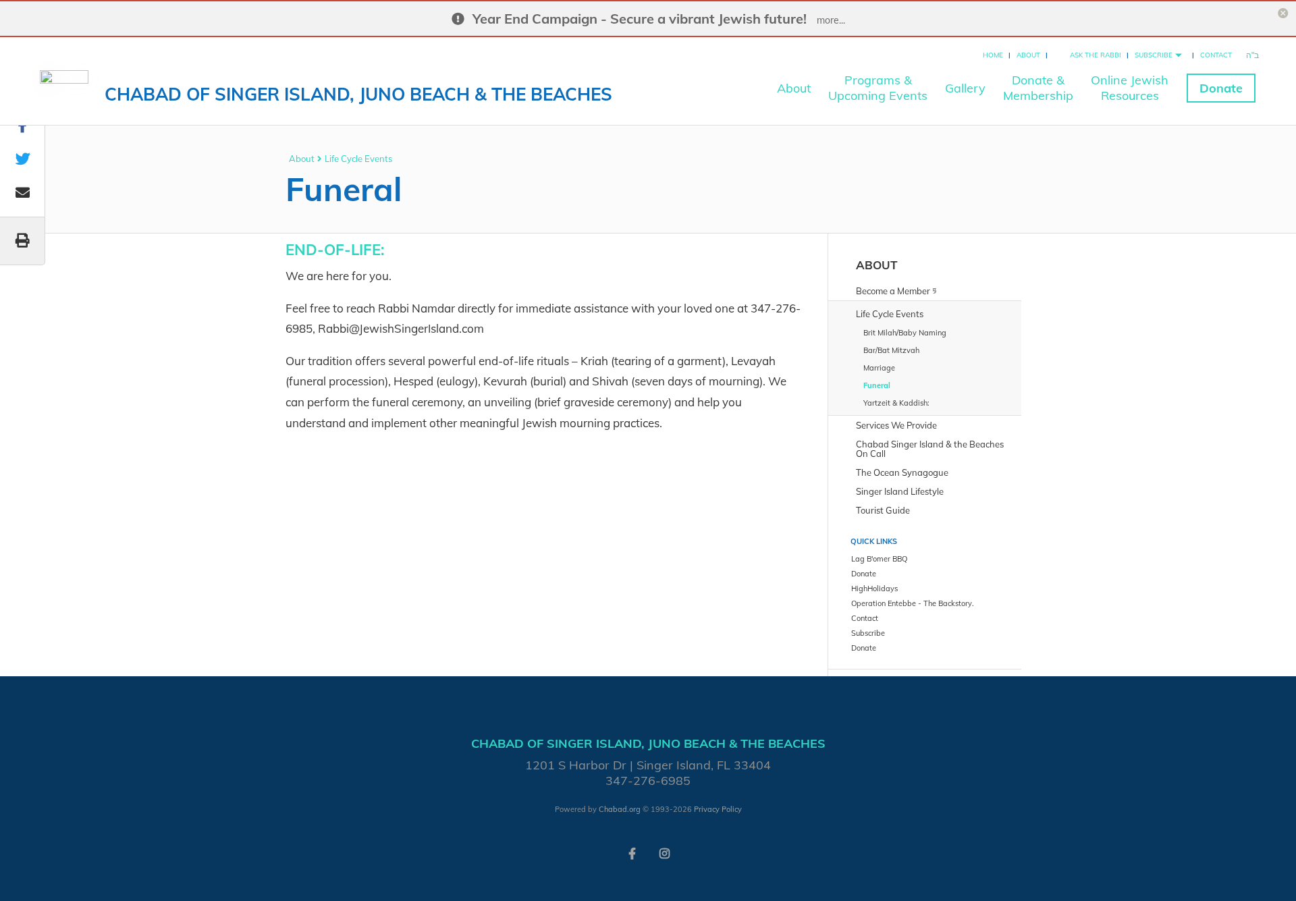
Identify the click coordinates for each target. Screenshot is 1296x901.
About (1028, 55)
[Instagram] (664, 852)
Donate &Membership (1038, 87)
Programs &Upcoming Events (877, 87)
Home (993, 55)
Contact (1216, 55)
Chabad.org (620, 809)
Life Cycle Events (358, 158)
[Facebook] (632, 852)
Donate (1221, 88)
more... (831, 20)
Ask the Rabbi (1095, 55)
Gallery (965, 88)
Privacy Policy (718, 809)
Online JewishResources (1129, 87)
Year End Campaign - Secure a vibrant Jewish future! (640, 18)
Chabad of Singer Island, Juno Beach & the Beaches (358, 94)
